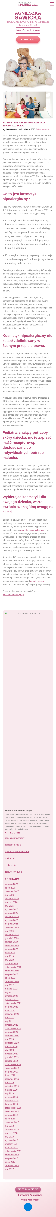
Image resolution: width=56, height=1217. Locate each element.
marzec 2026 (11, 902)
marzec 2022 (11, 988)
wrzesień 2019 (12, 1068)
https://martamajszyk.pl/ (13, 594)
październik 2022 (13, 967)
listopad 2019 (11, 1061)
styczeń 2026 (11, 909)
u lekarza (9, 858)
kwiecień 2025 (11, 916)
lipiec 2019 (10, 1075)
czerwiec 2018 (12, 1122)
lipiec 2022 (10, 978)
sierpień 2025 (11, 913)
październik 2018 (13, 1108)
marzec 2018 (11, 1133)
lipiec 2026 (10, 887)
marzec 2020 (11, 1046)
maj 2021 (9, 1017)
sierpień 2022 (11, 974)
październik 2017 (13, 1151)
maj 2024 (9, 931)
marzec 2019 (11, 1089)
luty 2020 (9, 1050)
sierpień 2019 (11, 1071)
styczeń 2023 (11, 963)
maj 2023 (9, 956)
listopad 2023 (11, 941)
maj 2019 (9, 1082)
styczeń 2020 (11, 1053)
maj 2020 (9, 1039)
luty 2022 (9, 992)
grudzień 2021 (11, 999)
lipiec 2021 (10, 1010)
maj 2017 (9, 1169)
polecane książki (13, 844)
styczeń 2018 (11, 1140)
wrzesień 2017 (12, 1154)
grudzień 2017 (11, 1144)
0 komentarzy (42, 129)
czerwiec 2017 (12, 1165)
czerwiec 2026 (12, 891)
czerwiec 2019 (12, 1079)
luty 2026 (9, 905)
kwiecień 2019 (11, 1086)
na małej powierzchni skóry (32, 530)
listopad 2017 (11, 1147)
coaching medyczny (14, 838)
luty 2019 (9, 1093)
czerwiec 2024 (12, 927)
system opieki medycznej (17, 851)
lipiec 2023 (10, 952)
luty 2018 (9, 1136)
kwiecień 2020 (11, 1043)
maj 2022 (9, 985)
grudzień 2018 (11, 1100)
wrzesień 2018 (12, 1111)
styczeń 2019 (11, 1097)
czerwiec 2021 (12, 1014)
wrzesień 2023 (12, 945)
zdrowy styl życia (13, 871)
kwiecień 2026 (11, 898)
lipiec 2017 (10, 1162)
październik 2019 (13, 1064)
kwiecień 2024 (11, 934)
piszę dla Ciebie (28, 1189)
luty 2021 (9, 1021)
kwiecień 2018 (11, 1129)
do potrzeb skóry (37, 581)
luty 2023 (9, 959)
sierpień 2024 (11, 923)
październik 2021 (13, 1003)
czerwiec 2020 (12, 1035)
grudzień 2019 (11, 1057)
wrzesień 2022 (12, 970)
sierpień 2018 (11, 1115)
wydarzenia (10, 865)
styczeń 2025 (11, 920)
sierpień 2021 (11, 1006)
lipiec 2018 (10, 1118)
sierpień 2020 (11, 1032)
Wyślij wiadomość (29, 1199)
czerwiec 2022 (12, 981)
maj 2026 (9, 895)
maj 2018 (9, 1126)
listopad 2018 (11, 1104)
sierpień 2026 (11, 884)
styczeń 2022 (11, 996)
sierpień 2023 (11, 949)
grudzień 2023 (11, 938)
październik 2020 (13, 1028)
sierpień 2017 (11, 1158)
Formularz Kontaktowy (30, 1195)
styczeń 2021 (11, 1024)
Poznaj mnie (28, 39)
